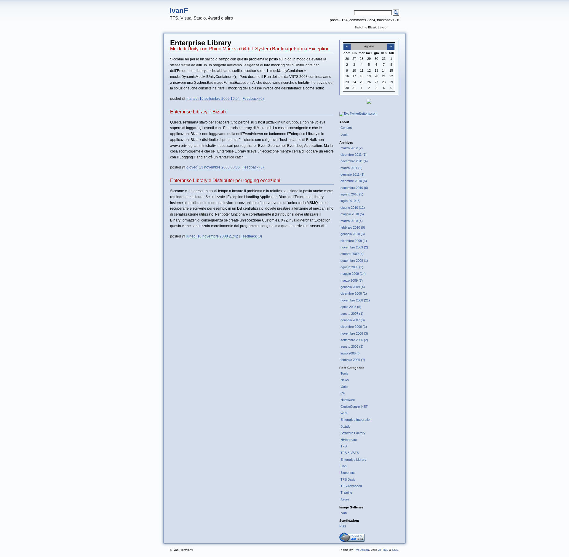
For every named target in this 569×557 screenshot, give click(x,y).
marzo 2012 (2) (352, 148)
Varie (344, 387)
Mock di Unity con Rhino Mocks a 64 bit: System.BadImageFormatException (250, 48)
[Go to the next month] (390, 43)
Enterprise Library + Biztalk (198, 111)
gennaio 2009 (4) (353, 287)
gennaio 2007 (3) (353, 320)
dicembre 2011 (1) (354, 154)
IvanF (179, 11)
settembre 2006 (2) (354, 340)
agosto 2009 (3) (352, 267)
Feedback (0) (253, 99)
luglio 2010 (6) (351, 201)
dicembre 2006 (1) (354, 326)
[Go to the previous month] (347, 43)
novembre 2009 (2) (354, 247)
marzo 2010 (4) (352, 221)
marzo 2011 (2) (351, 168)
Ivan (344, 513)
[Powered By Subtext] (352, 540)
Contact (346, 127)
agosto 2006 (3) (352, 346)
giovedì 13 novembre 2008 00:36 (213, 167)
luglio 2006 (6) (351, 353)
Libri (343, 466)
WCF (344, 413)
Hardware (348, 400)
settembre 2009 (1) (354, 260)
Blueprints (348, 472)
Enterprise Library (353, 459)
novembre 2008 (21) (355, 300)
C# (343, 393)
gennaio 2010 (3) (353, 234)
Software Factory (353, 433)
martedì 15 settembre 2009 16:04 (213, 99)
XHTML (383, 549)
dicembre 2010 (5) (354, 181)
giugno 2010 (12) (353, 207)
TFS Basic (348, 479)
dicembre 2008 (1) (354, 293)
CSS (395, 549)
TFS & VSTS (350, 453)
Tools (344, 373)
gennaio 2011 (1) (353, 174)
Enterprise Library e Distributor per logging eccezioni (225, 180)
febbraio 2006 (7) (353, 360)
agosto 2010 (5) (352, 194)
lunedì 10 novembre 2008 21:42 (212, 236)
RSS (342, 526)
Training (346, 492)
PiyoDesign (361, 549)
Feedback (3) (253, 167)
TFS (344, 446)
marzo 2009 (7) (352, 280)
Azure (345, 499)
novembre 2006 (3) (354, 333)
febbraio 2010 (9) (353, 227)
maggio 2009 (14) (353, 273)
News (345, 380)
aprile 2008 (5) (351, 307)
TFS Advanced (351, 486)
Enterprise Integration (356, 419)
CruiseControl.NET (354, 406)
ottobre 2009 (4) (352, 254)
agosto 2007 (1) (352, 313)
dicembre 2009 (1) (354, 241)
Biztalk (345, 426)
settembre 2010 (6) (354, 188)
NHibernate (349, 440)
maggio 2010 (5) (352, 214)
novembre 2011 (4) (354, 161)
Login (344, 134)
